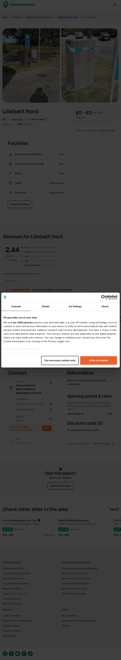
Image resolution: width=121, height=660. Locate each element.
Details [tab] (46, 306)
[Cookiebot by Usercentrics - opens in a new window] (103, 297)
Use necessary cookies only (59, 360)
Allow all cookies (98, 360)
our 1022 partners (23, 322)
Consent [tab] (16, 306)
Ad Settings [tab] (75, 306)
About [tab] (104, 306)
